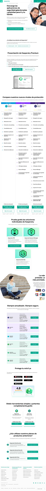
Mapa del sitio (22, 488)
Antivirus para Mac (14, 471)
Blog (11, 488)
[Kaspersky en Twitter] (35, 483)
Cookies (7, 484)
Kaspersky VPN (3, 475)
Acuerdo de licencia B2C (16, 484)
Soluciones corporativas (38, 467)
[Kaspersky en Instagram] (42, 483)
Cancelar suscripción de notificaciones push (31, 488)
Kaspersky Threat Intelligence (37, 475)
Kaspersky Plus (3, 471)
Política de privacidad (3, 484)
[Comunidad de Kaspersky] (44, 483)
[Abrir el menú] (1, 1)
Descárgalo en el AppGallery (28, 377)
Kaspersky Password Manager (5, 478)
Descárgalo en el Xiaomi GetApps (18, 380)
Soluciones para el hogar (5, 467)
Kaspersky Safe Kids (3, 474)
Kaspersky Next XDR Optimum (27, 474)
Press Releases (18, 488)
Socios (9, 488)
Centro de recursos (14, 488)
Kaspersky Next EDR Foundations (27, 471)
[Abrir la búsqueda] (32, 1)
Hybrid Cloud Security (37, 477)
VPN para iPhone (14, 478)
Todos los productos (25, 477)
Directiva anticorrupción (10, 484)
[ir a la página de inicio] (7, 1)
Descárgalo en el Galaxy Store (18, 377)
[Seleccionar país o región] (31, 1)
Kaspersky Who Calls (3, 477)
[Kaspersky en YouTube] (40, 483)
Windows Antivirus (14, 474)
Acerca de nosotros (6, 488)
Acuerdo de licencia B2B (3, 485)
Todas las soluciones (36, 478)
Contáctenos (2, 488)
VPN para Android (14, 477)
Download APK (28, 380)
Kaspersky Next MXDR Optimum (27, 475)
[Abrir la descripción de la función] (2, 114)
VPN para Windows (14, 475)
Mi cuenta (40, 1)
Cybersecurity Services (37, 471)
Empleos (25, 488)
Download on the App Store (18, 384)
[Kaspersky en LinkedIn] (37, 483)
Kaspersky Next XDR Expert (37, 474)
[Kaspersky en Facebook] (33, 483)
